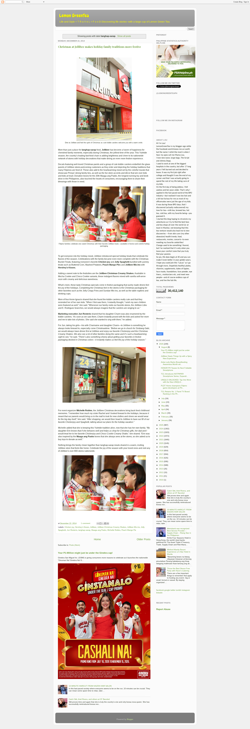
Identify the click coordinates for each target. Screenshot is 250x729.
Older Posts (143, 539)
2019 (161, 447)
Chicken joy (69, 527)
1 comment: (86, 523)
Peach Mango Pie (128, 530)
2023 (161, 432)
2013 (161, 469)
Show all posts (124, 36)
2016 (161, 458)
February (165, 417)
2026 (161, 344)
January (164, 420)
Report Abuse (163, 609)
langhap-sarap (84, 530)
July (163, 398)
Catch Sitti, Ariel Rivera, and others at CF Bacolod (89, 699)
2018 (161, 450)
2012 (161, 472)
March (164, 413)
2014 (161, 465)
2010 (161, 480)
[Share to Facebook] (105, 523)
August (164, 347)
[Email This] (98, 523)
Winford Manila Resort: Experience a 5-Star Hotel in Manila (178, 552)
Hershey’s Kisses (82, 527)
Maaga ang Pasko (98, 530)
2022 (161, 436)
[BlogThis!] (100, 523)
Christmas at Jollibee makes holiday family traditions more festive (99, 46)
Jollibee (93, 527)
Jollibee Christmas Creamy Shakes (111, 527)
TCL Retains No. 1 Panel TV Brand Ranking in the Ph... (175, 392)
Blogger (130, 719)
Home (97, 539)
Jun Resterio (72, 530)
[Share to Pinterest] (108, 523)
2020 (161, 443)
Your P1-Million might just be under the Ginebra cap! (85, 553)
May (163, 406)
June (163, 402)
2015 (161, 461)
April (163, 409)
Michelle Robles (113, 530)
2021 (161, 440)
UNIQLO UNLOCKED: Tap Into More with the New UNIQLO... (176, 381)
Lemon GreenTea (74, 16)
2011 (161, 476)
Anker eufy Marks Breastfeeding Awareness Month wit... (174, 363)
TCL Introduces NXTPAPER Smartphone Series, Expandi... (174, 375)
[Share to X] (103, 523)
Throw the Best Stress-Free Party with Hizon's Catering (178, 569)
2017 (161, 454)
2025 (161, 425)
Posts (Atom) (74, 545)
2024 (161, 429)
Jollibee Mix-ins (133, 527)
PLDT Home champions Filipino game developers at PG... (174, 387)
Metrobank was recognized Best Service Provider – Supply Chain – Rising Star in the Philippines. (179, 531)
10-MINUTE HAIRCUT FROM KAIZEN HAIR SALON (90, 686)
